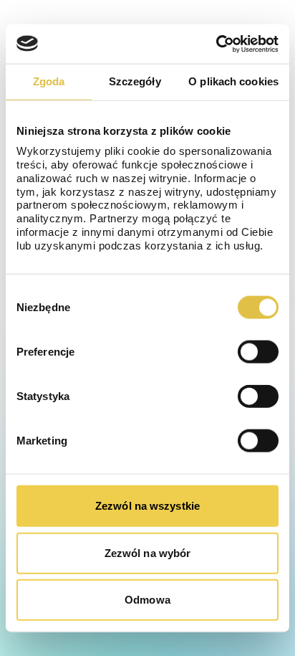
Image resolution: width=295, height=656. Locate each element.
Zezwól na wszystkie (147, 506)
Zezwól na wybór (148, 552)
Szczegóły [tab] (135, 81)
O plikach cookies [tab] (233, 81)
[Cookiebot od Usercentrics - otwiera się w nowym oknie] (216, 43)
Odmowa (147, 600)
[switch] (258, 352)
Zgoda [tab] (49, 81)
